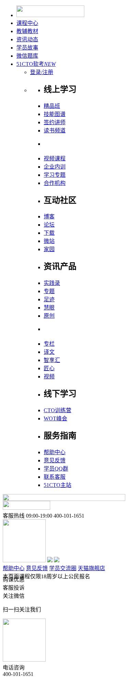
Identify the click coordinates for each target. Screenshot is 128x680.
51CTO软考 (36, 64)
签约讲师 (55, 122)
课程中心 (27, 23)
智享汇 (52, 360)
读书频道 (55, 130)
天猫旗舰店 (91, 568)
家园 (49, 249)
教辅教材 (27, 31)
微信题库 (27, 56)
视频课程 (55, 158)
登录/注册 (41, 72)
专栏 (49, 344)
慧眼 (49, 307)
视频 (49, 376)
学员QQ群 (56, 469)
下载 (49, 233)
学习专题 (55, 175)
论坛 (49, 225)
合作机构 (55, 183)
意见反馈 (55, 460)
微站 (49, 241)
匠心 (49, 368)
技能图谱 (55, 114)
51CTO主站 (57, 485)
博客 (49, 216)
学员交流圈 (62, 568)
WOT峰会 (55, 418)
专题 (49, 291)
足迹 (49, 299)
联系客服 (55, 477)
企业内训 (55, 167)
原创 (49, 316)
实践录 (52, 283)
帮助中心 (55, 452)
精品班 (52, 106)
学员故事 (27, 47)
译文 (49, 352)
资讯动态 (27, 39)
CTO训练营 (57, 410)
